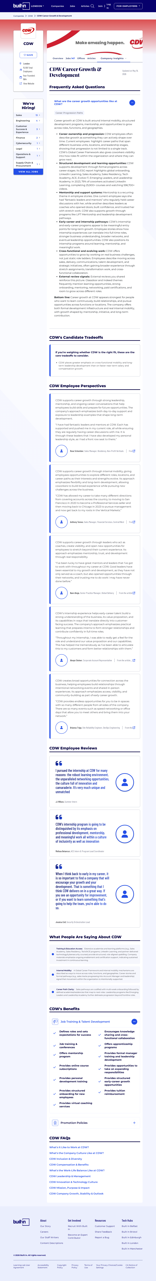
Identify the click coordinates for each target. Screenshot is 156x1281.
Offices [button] (81, 58)
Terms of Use (88, 1266)
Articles (85, 6)
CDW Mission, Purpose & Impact (69, 1187)
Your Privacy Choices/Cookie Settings (109, 1266)
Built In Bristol (129, 1231)
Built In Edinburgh (131, 1237)
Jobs (72, 6)
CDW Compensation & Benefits (69, 1164)
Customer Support (105, 1226)
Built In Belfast (130, 1226)
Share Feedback (103, 1231)
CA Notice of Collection (131, 1266)
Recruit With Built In (77, 1228)
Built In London (130, 1243)
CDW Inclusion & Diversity (65, 1158)
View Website (28, 83)
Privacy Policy (75, 1266)
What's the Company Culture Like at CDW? (76, 1153)
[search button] (92, 6)
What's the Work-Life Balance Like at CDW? (77, 1170)
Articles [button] (91, 58)
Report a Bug (102, 1237)
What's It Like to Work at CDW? (69, 1147)
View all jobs (28, 171)
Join (100, 6)
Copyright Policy (61, 1266)
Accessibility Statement (43, 1266)
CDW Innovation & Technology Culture (73, 1182)
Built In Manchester (132, 1248)
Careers (44, 1231)
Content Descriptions (51, 1243)
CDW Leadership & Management (70, 1176)
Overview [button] (58, 58)
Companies (57, 6)
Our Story (45, 1226)
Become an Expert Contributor (78, 1236)
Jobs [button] (70, 58)
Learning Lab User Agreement (21, 1266)
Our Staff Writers (49, 1237)
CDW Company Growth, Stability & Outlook (76, 1193)
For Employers (127, 6)
